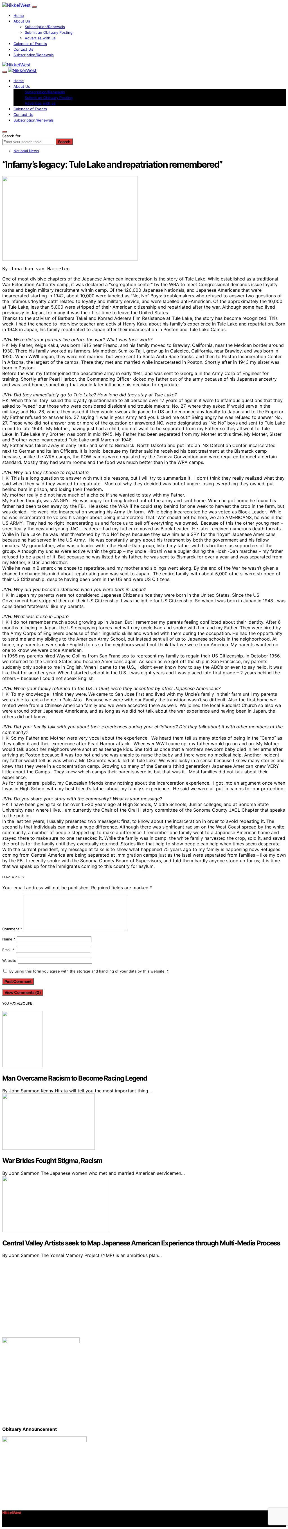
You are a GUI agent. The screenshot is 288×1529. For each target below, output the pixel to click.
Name (8, 939)
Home (19, 15)
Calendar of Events (30, 43)
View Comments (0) (22, 992)
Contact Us (23, 49)
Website (9, 960)
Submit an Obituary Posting (49, 32)
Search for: (12, 136)
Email (8, 950)
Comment (12, 929)
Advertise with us (40, 38)
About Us (22, 21)
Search (64, 141)
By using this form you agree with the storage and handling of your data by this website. (89, 971)
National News (26, 151)
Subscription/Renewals (45, 26)
